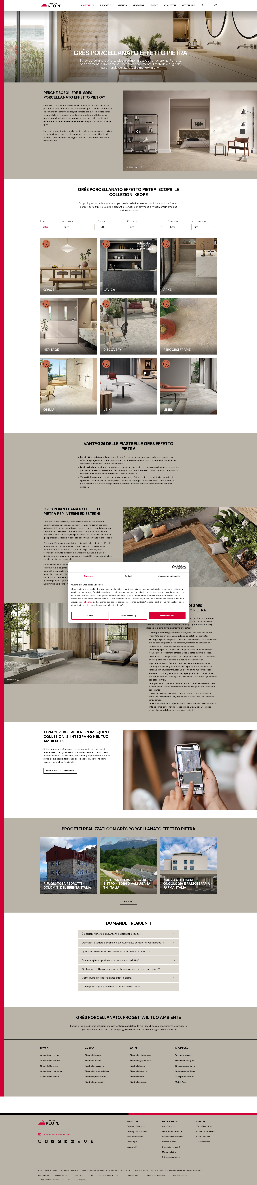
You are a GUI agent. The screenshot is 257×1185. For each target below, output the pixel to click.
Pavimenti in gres (183, 1055)
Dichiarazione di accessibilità (155, 1175)
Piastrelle (87, 5)
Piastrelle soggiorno (94, 1066)
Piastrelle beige (137, 1066)
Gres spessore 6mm (185, 1066)
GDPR (91, 1175)
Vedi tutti (128, 901)
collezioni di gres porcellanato (201, 618)
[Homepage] (50, 5)
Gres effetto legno (49, 1066)
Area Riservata (203, 1141)
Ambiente (67, 221)
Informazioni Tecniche (172, 1131)
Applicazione (198, 221)
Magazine (139, 5)
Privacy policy (43, 1175)
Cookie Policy (78, 1175)
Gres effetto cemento (51, 1071)
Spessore (173, 221)
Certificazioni (168, 1126)
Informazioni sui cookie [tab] (169, 576)
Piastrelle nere (137, 1076)
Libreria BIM (132, 1147)
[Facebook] (46, 1141)
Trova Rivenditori (204, 1126)
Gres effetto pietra (49, 1076)
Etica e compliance (171, 1157)
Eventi (154, 5)
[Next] (242, 131)
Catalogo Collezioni (136, 1126)
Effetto (44, 221)
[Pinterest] (59, 1141)
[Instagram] (39, 1141)
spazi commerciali (81, 528)
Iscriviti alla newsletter (57, 1134)
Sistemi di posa (169, 1141)
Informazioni (169, 1121)
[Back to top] (254, 1182)
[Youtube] (72, 1141)
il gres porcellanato (114, 457)
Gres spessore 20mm (185, 1071)
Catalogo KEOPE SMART (138, 1131)
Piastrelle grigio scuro (140, 1060)
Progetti (106, 5)
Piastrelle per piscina (95, 1082)
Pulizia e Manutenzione (172, 1136)
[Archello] (79, 1141)
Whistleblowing (133, 1175)
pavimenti (59, 105)
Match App (188, 5)
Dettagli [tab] (128, 576)
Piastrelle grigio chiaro (141, 1055)
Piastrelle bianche (138, 1071)
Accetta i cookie (167, 616)
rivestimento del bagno (55, 556)
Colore (101, 221)
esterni (107, 528)
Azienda (122, 5)
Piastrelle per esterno (95, 1076)
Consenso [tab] (88, 576)
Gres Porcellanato (135, 1136)
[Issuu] (85, 1141)
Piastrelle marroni (138, 1082)
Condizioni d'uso (60, 1175)
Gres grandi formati (184, 1076)
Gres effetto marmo (50, 1060)
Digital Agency (80, 1180)
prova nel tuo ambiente (60, 770)
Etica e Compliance (179, 1175)
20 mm (52, 577)
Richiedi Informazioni (205, 1131)
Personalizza (127, 616)
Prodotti (132, 1121)
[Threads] (92, 1141)
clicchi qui (89, 602)
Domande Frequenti (171, 1147)
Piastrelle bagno (93, 1055)
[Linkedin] (66, 1141)
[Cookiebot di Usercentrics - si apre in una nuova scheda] (174, 567)
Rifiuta (90, 616)
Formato (132, 221)
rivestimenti (72, 105)
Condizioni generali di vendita (110, 1175)
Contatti (170, 5)
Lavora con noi (203, 1136)
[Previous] (137, 131)
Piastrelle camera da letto (97, 1071)
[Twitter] (52, 1141)
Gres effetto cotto (49, 1055)
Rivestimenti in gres (184, 1060)
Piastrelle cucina (93, 1060)
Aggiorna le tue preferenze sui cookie (55, 1180)
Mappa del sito (169, 1152)
